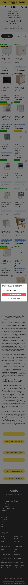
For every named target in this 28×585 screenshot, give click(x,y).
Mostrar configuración (14, 298)
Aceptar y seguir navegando (14, 294)
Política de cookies (11, 290)
